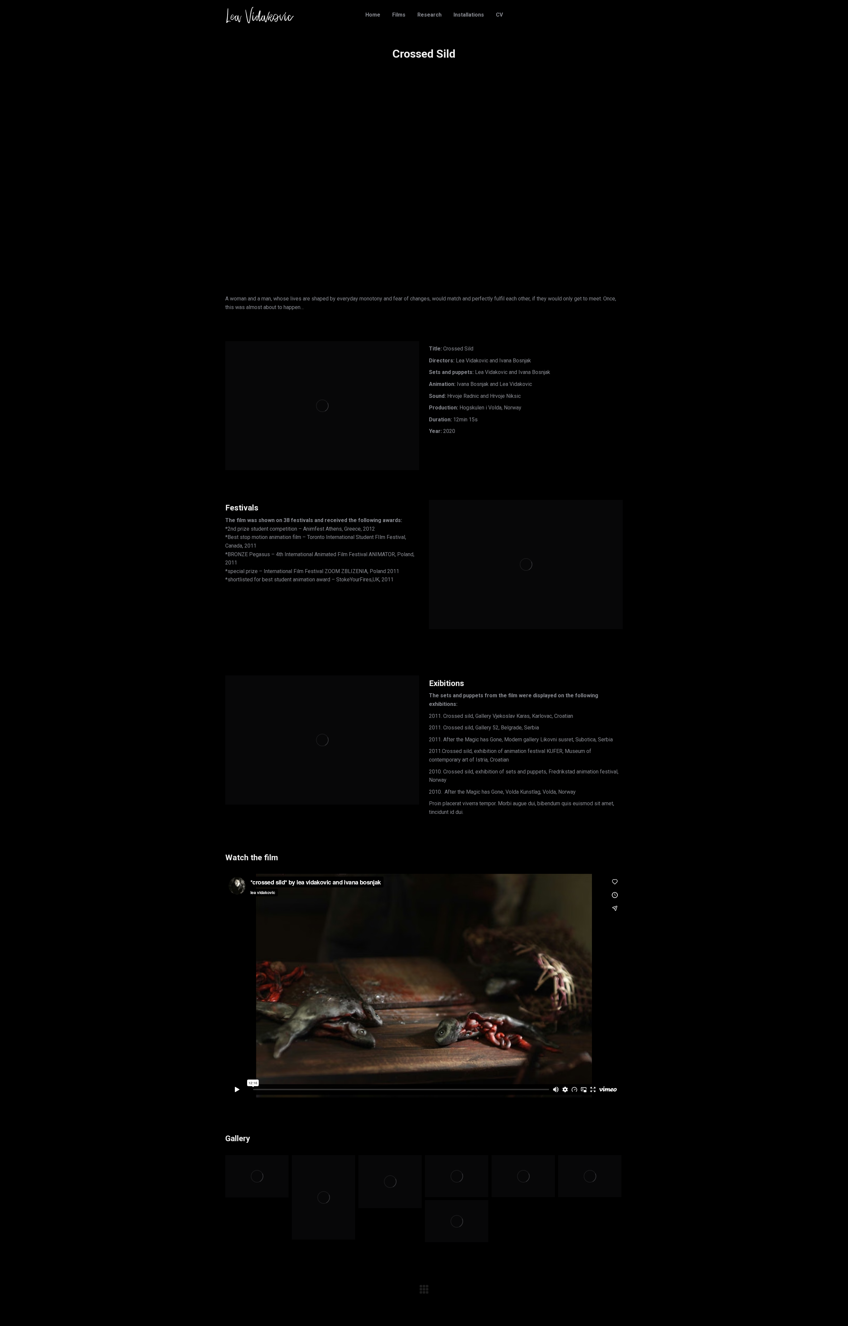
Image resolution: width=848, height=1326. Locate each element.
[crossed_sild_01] (456, 1221)
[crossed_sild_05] (390, 1181)
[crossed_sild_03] (523, 1176)
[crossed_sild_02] (589, 1176)
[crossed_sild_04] (456, 1176)
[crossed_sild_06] (323, 1197)
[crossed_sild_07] (257, 1176)
